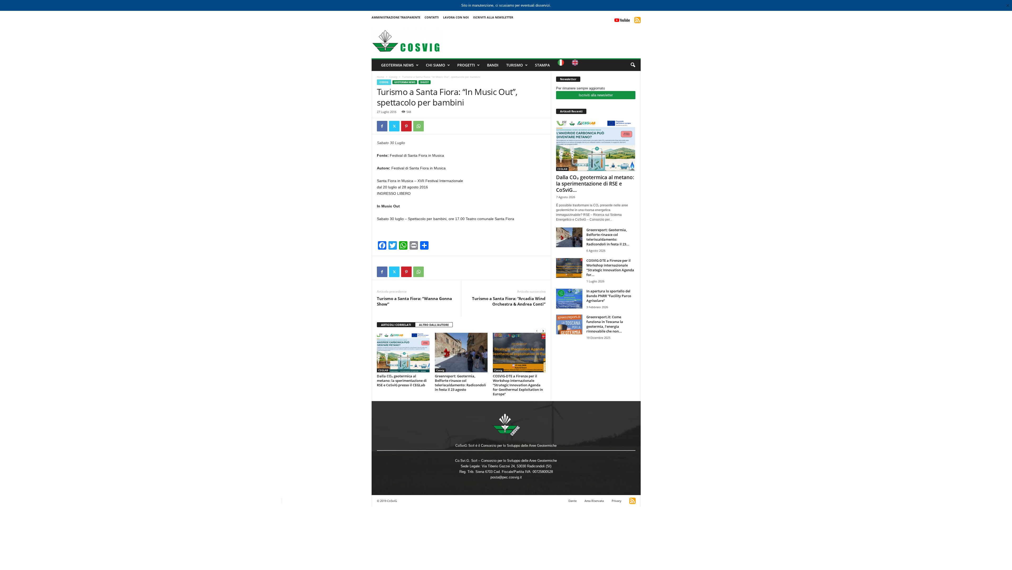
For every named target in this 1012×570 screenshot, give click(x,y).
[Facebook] (382, 126)
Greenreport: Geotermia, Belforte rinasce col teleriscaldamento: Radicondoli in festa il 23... (607, 236)
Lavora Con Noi (456, 17)
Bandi (492, 65)
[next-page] (543, 331)
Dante (572, 501)
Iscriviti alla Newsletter (493, 17)
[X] (394, 126)
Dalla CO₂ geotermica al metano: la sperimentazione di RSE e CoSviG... (595, 183)
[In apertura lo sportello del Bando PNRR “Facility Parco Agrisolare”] (569, 298)
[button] (633, 65)
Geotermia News (397, 65)
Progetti (466, 65)
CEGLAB (383, 370)
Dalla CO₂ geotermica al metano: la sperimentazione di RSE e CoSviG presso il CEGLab (402, 380)
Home (380, 77)
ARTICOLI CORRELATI (396, 325)
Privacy (616, 501)
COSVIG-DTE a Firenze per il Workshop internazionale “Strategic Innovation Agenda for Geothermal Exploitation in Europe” (518, 385)
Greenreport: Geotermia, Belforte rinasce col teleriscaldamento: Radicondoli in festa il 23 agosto (460, 383)
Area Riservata (594, 501)
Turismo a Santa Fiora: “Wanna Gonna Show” (414, 301)
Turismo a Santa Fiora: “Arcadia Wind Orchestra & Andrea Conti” (509, 301)
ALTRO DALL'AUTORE (434, 325)
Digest (424, 82)
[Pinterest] (406, 126)
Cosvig (393, 77)
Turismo (514, 65)
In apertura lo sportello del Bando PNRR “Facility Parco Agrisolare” (608, 296)
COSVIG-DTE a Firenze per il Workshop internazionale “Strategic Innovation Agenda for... (610, 267)
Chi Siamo (435, 65)
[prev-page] (536, 331)
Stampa (542, 65)
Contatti (432, 17)
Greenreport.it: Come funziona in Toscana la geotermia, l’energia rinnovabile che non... (604, 324)
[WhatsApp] (418, 126)
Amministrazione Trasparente (396, 17)
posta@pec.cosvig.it (506, 477)
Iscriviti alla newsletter (596, 95)
